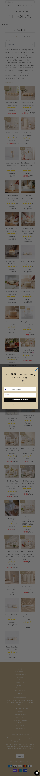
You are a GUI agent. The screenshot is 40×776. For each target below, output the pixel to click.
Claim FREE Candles (20, 400)
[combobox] (6, 389)
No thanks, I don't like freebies (20, 405)
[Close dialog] (36, 369)
